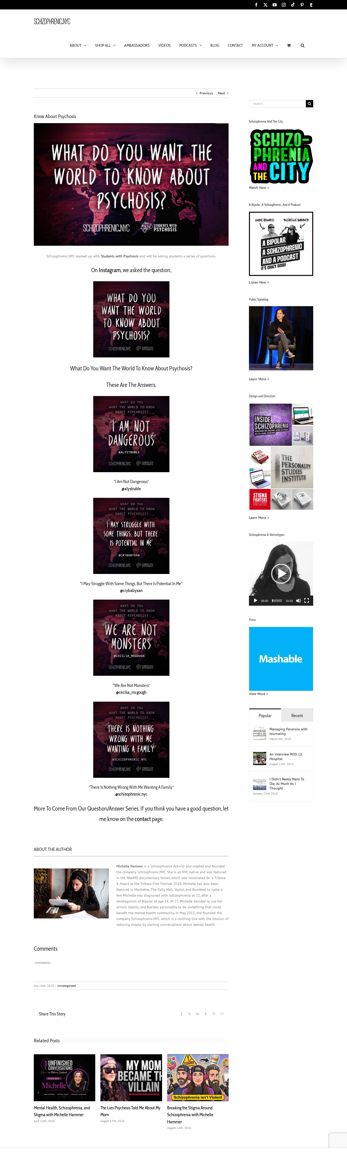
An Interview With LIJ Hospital (286, 756)
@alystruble (131, 488)
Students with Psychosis (119, 256)
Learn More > (259, 379)
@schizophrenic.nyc (131, 794)
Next (221, 93)
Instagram (110, 270)
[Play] (255, 600)
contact (143, 818)
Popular (265, 715)
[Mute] (298, 600)
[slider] (277, 600)
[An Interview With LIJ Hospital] (259, 754)
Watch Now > (259, 187)
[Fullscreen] (306, 600)
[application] (281, 573)
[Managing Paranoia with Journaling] (259, 729)
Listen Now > (259, 282)
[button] (303, 45)
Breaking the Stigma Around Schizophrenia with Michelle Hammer (190, 1114)
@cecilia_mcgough (131, 692)
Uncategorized (66, 986)
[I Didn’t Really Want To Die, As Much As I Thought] (259, 779)
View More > (258, 694)
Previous (206, 93)
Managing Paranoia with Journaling (289, 731)
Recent (297, 715)
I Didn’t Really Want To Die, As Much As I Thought (287, 784)
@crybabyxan (131, 590)
